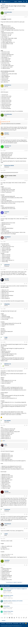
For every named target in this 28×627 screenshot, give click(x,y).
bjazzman (5, 591)
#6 (26, 170)
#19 (26, 528)
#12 (26, 308)
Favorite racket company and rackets (13, 600)
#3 (26, 119)
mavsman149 (5, 602)
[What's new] (24, 1)
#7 (26, 180)
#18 (26, 514)
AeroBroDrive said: (5, 121)
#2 (26, 89)
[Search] (26, 1)
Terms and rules (9, 623)
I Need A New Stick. (8, 611)
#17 (26, 496)
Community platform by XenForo (11, 625)
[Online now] (3, 366)
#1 (26, 16)
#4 (26, 137)
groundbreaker (5, 9)
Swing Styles (6, 606)
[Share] (25, 17)
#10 (26, 269)
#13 (26, 342)
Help (20, 623)
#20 (26, 538)
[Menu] (1, 1)
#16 (26, 449)
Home (23, 623)
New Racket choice (8, 595)
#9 (26, 241)
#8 (26, 216)
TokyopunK (5, 612)
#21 (26, 565)
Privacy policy (15, 623)
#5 (26, 150)
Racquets (9, 591)
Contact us (3, 623)
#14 (26, 368)
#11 (26, 283)
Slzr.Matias (5, 596)
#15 (26, 425)
